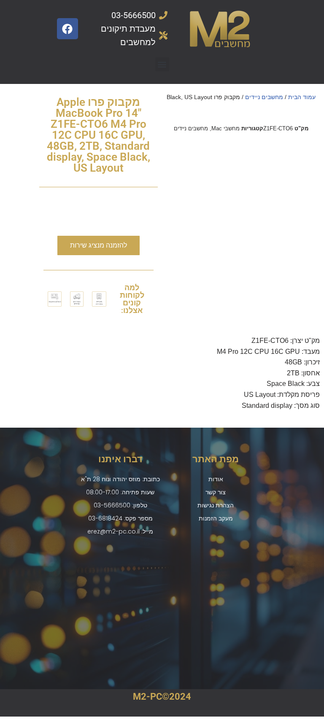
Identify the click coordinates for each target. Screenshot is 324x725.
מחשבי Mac (225, 128)
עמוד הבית (302, 97)
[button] (162, 64)
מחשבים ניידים (264, 97)
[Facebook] (67, 28)
